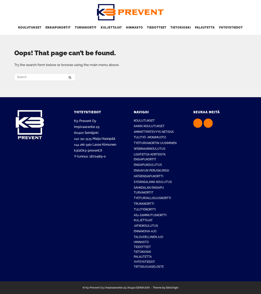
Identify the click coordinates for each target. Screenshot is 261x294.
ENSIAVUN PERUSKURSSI (151, 170)
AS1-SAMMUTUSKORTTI (150, 215)
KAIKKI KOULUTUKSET (149, 126)
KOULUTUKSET (29, 27)
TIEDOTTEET (156, 27)
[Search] (69, 77)
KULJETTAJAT (111, 27)
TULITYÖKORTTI (145, 209)
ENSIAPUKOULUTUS (148, 164)
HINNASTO (134, 27)
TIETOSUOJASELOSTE (149, 266)
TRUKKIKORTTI (144, 203)
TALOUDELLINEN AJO (148, 237)
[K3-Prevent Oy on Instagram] (208, 123)
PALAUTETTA (205, 27)
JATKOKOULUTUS (146, 225)
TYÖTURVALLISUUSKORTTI (152, 198)
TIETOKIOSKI (180, 27)
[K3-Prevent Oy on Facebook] (197, 123)
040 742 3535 (83, 138)
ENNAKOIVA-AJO (145, 231)
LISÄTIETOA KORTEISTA (150, 154)
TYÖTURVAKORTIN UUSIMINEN (155, 143)
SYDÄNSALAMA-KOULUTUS (153, 182)
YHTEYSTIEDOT (231, 27)
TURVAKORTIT (86, 27)
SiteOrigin (172, 287)
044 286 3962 (83, 144)
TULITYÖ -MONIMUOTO (150, 137)
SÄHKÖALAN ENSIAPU (149, 187)
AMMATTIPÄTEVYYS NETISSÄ (154, 131)
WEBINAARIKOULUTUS (149, 148)
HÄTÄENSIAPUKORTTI (148, 176)
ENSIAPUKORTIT (58, 27)
